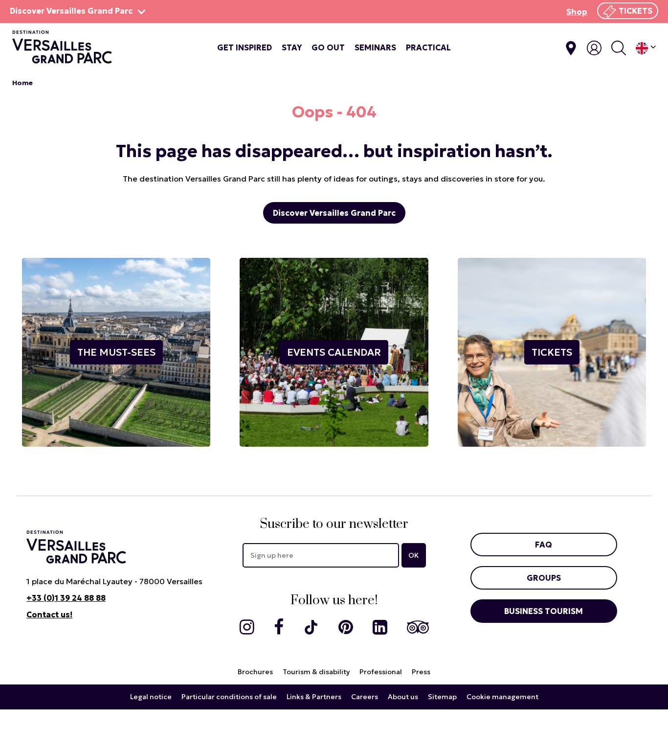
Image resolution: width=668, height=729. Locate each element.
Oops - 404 (334, 112)
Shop (576, 12)
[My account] (594, 48)
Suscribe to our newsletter (334, 524)
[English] (646, 48)
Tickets (635, 11)
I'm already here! (570, 48)
